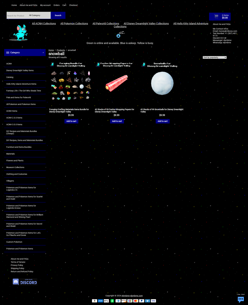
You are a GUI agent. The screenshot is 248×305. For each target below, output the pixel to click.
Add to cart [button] (71, 121)
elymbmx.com (136, 296)
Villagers (10, 181)
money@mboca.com (228, 31)
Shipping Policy (17, 268)
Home (14, 5)
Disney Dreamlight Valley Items (20, 70)
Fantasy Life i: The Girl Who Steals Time (23, 91)
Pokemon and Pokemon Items (19, 249)
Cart (64, 5)
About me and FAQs (28, 5)
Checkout (73, 5)
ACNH (9, 64)
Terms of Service (18, 262)
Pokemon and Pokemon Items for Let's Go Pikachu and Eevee (23, 234)
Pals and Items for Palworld (18, 97)
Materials (10, 154)
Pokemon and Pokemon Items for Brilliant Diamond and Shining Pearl (24, 216)
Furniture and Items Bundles (18, 147)
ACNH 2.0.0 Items (14, 118)
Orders (57, 5)
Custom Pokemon (14, 242)
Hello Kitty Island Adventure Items (21, 84)
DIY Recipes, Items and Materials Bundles (24, 140)
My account (45, 5)
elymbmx (227, 40)
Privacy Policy (17, 265)
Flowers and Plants (14, 160)
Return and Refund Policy (22, 271)
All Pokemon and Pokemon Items (21, 104)
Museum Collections (15, 167)
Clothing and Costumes (16, 174)
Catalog (9, 77)
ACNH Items (11, 111)
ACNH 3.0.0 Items (14, 124)
